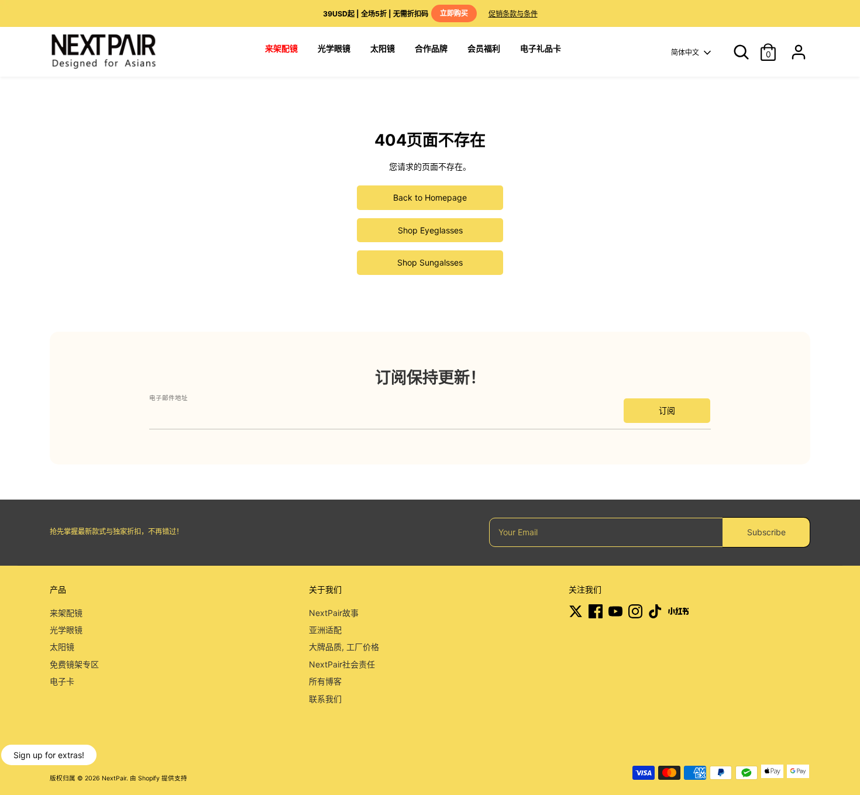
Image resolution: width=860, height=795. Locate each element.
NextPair (114, 778)
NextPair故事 (334, 613)
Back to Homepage (430, 197)
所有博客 (325, 681)
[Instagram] (635, 611)
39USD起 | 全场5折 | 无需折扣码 (395, 13)
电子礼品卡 (540, 48)
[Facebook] (596, 611)
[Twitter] (576, 611)
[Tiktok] (655, 611)
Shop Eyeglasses (430, 230)
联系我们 (325, 699)
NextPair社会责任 (342, 664)
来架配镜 (66, 613)
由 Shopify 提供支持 (158, 778)
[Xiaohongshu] (678, 611)
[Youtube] (615, 611)
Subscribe (766, 532)
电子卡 (62, 681)
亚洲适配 (325, 630)
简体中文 (685, 52)
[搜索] (737, 52)
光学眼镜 (334, 48)
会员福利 (483, 48)
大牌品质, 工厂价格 (344, 647)
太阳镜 (382, 48)
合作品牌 (431, 48)
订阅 (667, 410)
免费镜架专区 (74, 664)
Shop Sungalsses (430, 262)
